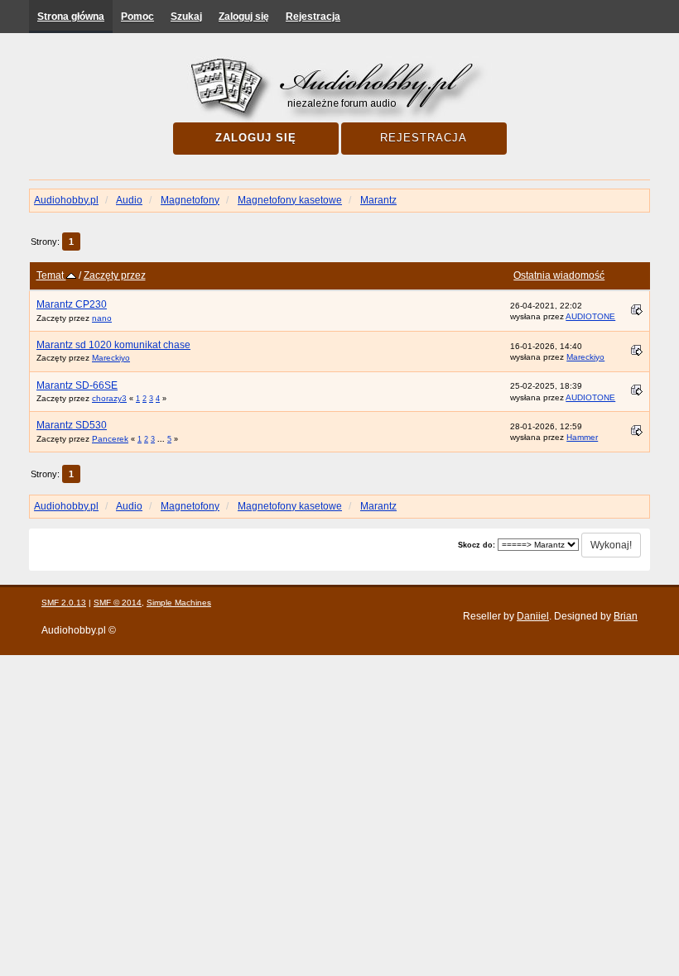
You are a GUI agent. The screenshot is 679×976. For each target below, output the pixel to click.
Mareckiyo (111, 357)
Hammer (582, 437)
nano (102, 318)
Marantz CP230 (71, 304)
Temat (51, 275)
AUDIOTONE (590, 316)
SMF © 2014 (118, 602)
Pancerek (110, 438)
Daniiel (533, 616)
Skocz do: (476, 545)
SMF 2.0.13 (63, 602)
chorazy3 (109, 398)
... (162, 439)
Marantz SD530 (71, 425)
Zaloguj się (244, 16)
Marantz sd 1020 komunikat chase (113, 345)
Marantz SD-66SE (77, 385)
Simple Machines (179, 602)
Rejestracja (313, 16)
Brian (626, 616)
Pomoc (137, 16)
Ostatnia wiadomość (558, 275)
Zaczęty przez (115, 275)
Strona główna (70, 16)
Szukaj (186, 16)
